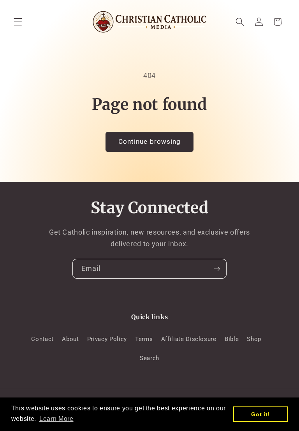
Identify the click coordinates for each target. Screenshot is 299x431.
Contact (42, 339)
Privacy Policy (107, 339)
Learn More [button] (56, 418)
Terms (144, 339)
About (70, 339)
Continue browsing (149, 141)
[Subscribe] (217, 269)
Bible (232, 339)
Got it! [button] (260, 414)
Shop (254, 339)
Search (149, 358)
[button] (18, 21)
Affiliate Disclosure (188, 339)
